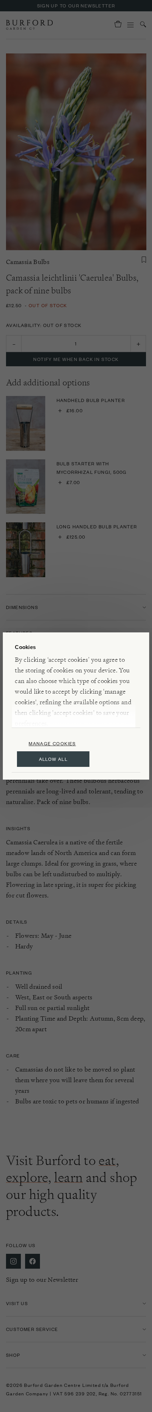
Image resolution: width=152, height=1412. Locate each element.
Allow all (53, 759)
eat (107, 1160)
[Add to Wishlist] (144, 260)
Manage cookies (52, 743)
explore (27, 1177)
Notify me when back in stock (75, 359)
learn (68, 1177)
